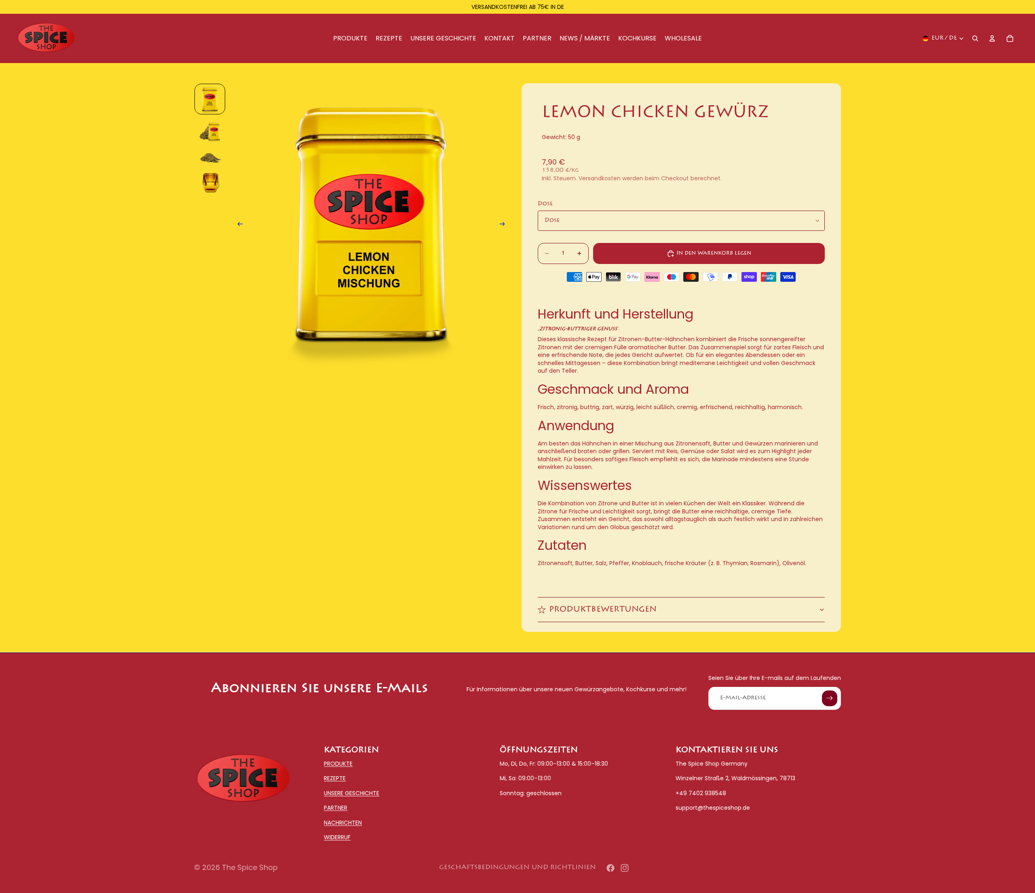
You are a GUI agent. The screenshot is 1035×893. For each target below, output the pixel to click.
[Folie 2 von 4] (209, 131)
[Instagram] (624, 868)
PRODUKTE (338, 764)
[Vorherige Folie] (238, 225)
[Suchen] (975, 38)
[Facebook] (610, 868)
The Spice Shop (250, 867)
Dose (545, 204)
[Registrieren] (829, 698)
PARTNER (335, 808)
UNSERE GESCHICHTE (351, 793)
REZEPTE (335, 778)
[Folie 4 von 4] (209, 183)
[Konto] (992, 38)
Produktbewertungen (603, 610)
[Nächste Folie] (504, 225)
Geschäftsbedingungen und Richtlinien (517, 867)
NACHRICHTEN (343, 822)
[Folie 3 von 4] (209, 157)
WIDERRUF (337, 837)
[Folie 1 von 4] (209, 99)
